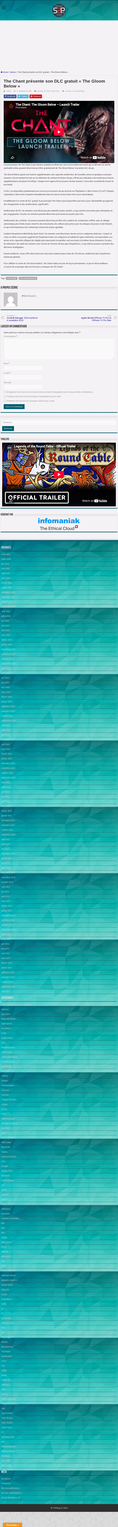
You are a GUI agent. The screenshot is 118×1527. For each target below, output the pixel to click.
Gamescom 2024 (8, 1156)
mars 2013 (5, 901)
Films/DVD (5, 1147)
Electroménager (8, 1118)
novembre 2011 (8, 977)
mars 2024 (5, 692)
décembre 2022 (8, 763)
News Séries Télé (8, 1271)
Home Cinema (7, 1180)
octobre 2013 (7, 882)
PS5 (48, 91)
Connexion (6, 1483)
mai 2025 (5, 625)
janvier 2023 (6, 758)
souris (4, 1361)
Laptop (4, 1199)
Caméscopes (7, 1052)
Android (4, 1009)
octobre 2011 (7, 982)
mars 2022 (5, 806)
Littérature (5, 1209)
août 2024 (5, 668)
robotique (5, 1351)
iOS (2, 1185)
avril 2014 (5, 863)
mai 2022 (5, 796)
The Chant (12, 278)
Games (13, 72)
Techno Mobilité (8, 1399)
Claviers (4, 1080)
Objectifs (5, 1290)
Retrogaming (7, 1347)
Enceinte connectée (9, 1123)
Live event (5, 1213)
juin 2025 (5, 621)
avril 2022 (5, 801)
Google (4, 1166)
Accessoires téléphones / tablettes (16, 1004)
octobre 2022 (7, 773)
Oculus (4, 1294)
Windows (5, 1456)
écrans (4, 1109)
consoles (5, 1095)
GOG (3, 1161)
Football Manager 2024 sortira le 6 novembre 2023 (22, 318)
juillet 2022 (6, 787)
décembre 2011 (8, 972)
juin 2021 (5, 849)
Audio (3, 1033)
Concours (5, 1090)
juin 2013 (5, 891)
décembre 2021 (8, 820)
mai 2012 (5, 948)
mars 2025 (5, 635)
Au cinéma (5, 1028)
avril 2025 (5, 630)
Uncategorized (7, 1437)
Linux (3, 1204)
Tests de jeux (7, 1418)
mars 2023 (5, 749)
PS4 (2, 1328)
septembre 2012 (8, 929)
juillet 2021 (6, 844)
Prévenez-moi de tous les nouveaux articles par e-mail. (31, 401)
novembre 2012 (8, 920)
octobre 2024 (7, 659)
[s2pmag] (59, 9)
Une (3, 1442)
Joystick (4, 1194)
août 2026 (5, 554)
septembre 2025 (8, 606)
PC (45, 91)
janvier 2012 (6, 968)
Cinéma (4, 1076)
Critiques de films (9, 1099)
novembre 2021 (8, 825)
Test (3, 1408)
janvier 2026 (6, 587)
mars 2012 (5, 958)
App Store (5, 1014)
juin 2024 (5, 678)
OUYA (3, 1304)
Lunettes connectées (10, 1218)
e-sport (4, 1104)
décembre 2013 (8, 872)
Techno (4, 1394)
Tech (3, 1389)
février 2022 (6, 811)
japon (3, 1190)
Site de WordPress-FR (10, 1497)
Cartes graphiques (9, 1057)
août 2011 (5, 991)
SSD (3, 1366)
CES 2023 (5, 1071)
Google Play (6, 1171)
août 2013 (5, 887)
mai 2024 (5, 682)
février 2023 (6, 754)
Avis (3, 1042)
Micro (3, 1247)
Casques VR (6, 1066)
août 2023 (5, 725)
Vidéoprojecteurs (8, 1446)
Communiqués (7, 1085)
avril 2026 (5, 573)
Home (5, 72)
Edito (3, 1114)
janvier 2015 (6, 858)
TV (2, 1432)
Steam (4, 1375)
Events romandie (8, 1137)
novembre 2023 (8, 711)
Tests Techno (7, 1423)
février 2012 (6, 963)
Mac (3, 1223)
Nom (7, 363)
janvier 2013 (6, 910)
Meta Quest (6, 1242)
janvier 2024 (6, 701)
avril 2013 (5, 896)
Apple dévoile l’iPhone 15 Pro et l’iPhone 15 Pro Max (96, 318)
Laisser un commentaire (75, 91)
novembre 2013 (8, 877)
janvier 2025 (6, 644)
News (3, 1266)
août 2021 (5, 839)
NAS (3, 1261)
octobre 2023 (7, 716)
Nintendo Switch (8, 1275)
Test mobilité (7, 1413)
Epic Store (5, 1128)
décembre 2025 (8, 592)
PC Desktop (6, 1318)
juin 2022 (5, 792)
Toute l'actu (54, 91)
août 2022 (5, 782)
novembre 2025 (8, 597)
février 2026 (6, 583)
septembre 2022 (8, 777)
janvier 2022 (6, 815)
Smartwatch (6, 1356)
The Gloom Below (28, 278)
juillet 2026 (6, 559)
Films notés (6, 1142)
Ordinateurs (6, 1299)
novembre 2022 (8, 768)
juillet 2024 (6, 673)
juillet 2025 (6, 616)
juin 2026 (5, 564)
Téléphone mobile (9, 1404)
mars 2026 (5, 578)
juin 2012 (5, 944)
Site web (7, 382)
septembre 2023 (8, 720)
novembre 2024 (8, 654)
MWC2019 (5, 1256)
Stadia (4, 1370)
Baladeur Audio (8, 1047)
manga (4, 1237)
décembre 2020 (8, 853)
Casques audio (7, 1061)
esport (4, 1133)
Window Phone (7, 1451)
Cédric (8, 91)
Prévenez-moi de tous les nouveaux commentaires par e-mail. (34, 396)
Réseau (4, 1342)
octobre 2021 (7, 830)
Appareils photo (8, 1019)
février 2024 (6, 697)
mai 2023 (5, 739)
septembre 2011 (8, 987)
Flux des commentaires (11, 1493)
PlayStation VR (7, 1323)
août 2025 (5, 611)
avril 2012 (5, 953)
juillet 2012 (6, 939)
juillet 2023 (6, 730)
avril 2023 (5, 744)
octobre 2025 (7, 602)
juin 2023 (5, 735)
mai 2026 (5, 568)
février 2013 (6, 906)
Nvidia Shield (7, 1285)
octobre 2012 (7, 925)
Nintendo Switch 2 (9, 1280)
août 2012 (5, 934)
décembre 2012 (8, 915)
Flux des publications (10, 1488)
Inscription (6, 1478)
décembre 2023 (8, 706)
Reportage (6, 1337)
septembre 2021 (8, 834)
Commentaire (10, 336)
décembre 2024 (8, 649)
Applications (6, 1023)
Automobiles (6, 1038)
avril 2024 (5, 687)
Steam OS (5, 1380)
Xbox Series (6, 1465)
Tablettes (5, 1385)
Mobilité (4, 1252)
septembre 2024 (8, 663)
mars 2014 (5, 868)
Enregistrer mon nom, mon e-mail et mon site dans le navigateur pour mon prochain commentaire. (50, 392)
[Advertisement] (59, 45)
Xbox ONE (5, 1461)
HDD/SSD (5, 1175)
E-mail (7, 373)
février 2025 (6, 640)
